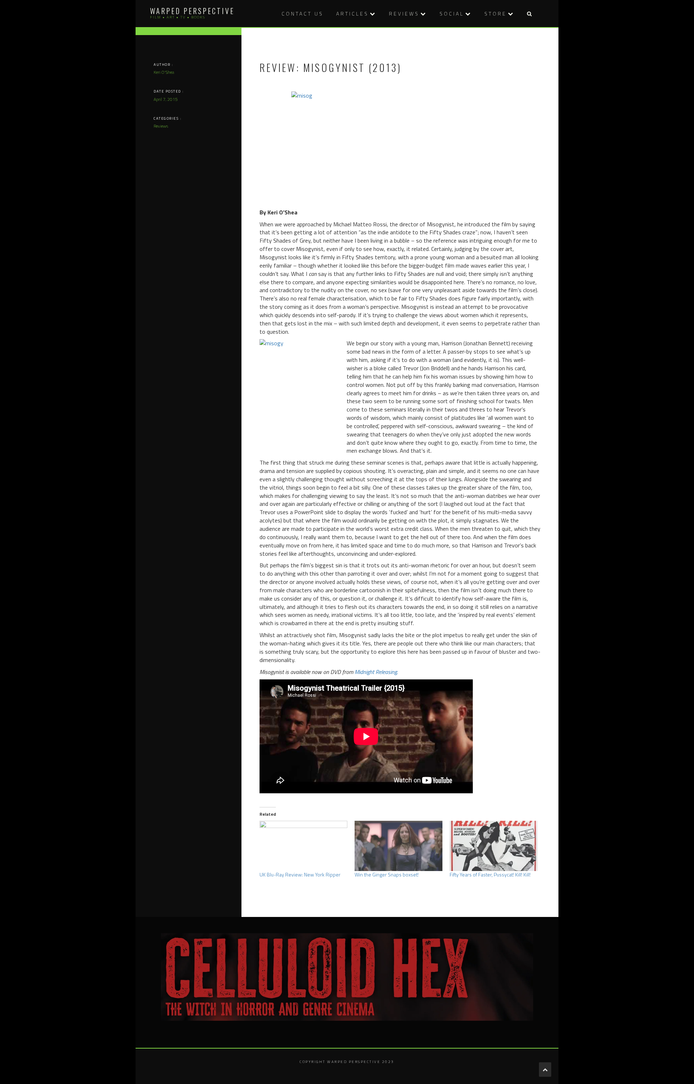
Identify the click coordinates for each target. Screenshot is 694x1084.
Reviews (404, 13)
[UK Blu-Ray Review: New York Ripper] (303, 846)
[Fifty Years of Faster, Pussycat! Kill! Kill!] (493, 846)
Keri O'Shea (164, 72)
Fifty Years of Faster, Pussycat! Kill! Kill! (490, 874)
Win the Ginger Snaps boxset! (387, 874)
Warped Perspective (192, 11)
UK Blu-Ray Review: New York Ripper (300, 874)
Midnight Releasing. (376, 671)
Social (452, 13)
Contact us (303, 13)
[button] (529, 13)
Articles (352, 13)
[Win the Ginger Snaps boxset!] (398, 846)
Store (495, 13)
